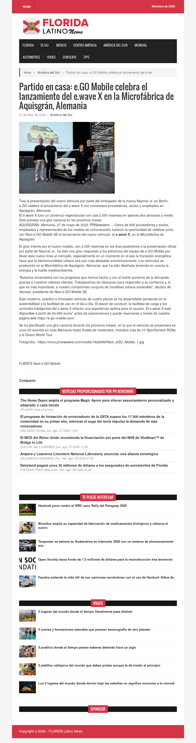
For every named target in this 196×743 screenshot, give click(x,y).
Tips (86, 57)
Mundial (141, 45)
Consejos (69, 57)
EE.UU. (45, 45)
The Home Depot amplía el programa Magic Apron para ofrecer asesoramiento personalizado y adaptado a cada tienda (97, 402)
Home (27, 6)
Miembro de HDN (163, 6)
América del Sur (115, 45)
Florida (28, 45)
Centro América (85, 45)
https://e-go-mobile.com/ (56, 318)
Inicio (27, 72)
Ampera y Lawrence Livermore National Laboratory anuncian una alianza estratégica (89, 453)
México (61, 45)
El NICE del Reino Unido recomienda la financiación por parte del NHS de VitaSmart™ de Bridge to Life (92, 440)
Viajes (51, 57)
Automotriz (31, 57)
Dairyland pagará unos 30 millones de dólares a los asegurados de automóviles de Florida (94, 465)
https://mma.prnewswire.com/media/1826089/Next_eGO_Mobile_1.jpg (91, 341)
